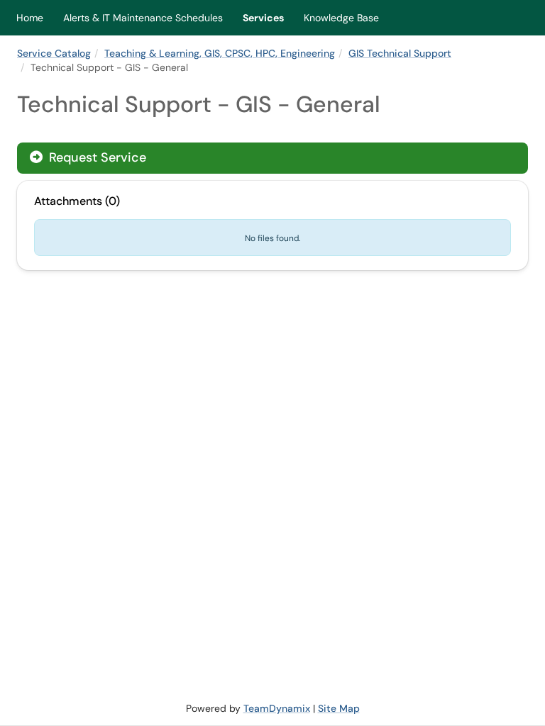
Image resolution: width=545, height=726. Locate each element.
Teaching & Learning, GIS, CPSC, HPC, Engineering (219, 53)
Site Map (339, 708)
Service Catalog (54, 53)
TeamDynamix (276, 708)
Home (29, 17)
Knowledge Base (341, 17)
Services (263, 17)
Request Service (95, 157)
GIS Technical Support (399, 53)
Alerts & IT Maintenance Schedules (143, 17)
